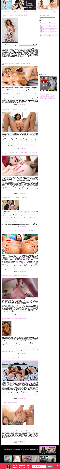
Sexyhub (34, 11)
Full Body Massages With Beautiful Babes (16, 63)
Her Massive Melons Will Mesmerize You (15, 276)
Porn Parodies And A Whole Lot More (14, 197)
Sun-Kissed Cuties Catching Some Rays (47, 98)
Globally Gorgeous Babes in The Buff (14, 15)
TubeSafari (53, 11)
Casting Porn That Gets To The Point (14, 109)
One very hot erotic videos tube (46, 94)
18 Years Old (16, 11)
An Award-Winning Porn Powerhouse (14, 358)
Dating (41, 71)
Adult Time (44, 11)
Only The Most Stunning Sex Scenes (14, 318)
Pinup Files (25, 11)
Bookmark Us (46, 15)
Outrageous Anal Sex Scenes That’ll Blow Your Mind (19, 153)
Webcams (50, 71)
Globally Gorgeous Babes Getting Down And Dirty (18, 231)
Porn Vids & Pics (22, 438)
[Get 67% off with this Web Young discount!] (30, 9)
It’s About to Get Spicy (9, 403)
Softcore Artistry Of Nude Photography (47, 96)
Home (41, 15)
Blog (40, 69)
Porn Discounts (23, 58)
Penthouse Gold (6, 11)
